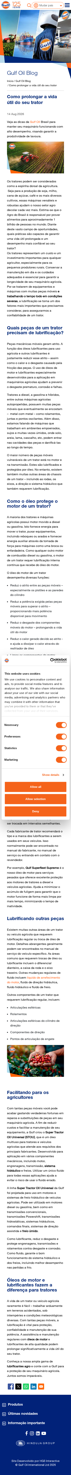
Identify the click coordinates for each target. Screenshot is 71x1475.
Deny (35, 811)
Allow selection (35, 799)
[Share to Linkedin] (33, 1387)
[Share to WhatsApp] (26, 1387)
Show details (50, 774)
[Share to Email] (41, 1387)
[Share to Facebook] (11, 1387)
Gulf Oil (35, 122)
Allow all (35, 786)
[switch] (61, 737)
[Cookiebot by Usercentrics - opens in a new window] (50, 660)
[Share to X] (18, 1387)
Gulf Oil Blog (23, 80)
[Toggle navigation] (67, 5)
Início (10, 80)
